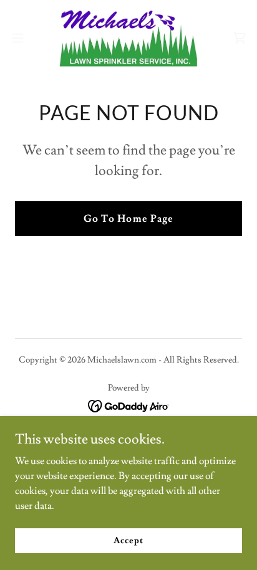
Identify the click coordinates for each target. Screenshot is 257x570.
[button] (23, 38)
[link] (128, 37)
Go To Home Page (128, 218)
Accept (128, 540)
